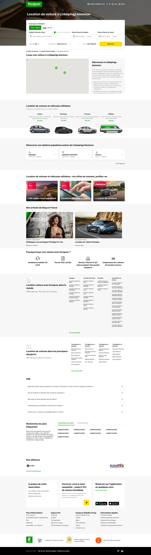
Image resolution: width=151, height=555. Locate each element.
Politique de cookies (63, 551)
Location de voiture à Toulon (64, 436)
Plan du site (41, 551)
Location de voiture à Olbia (64, 433)
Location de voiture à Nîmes (96, 433)
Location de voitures (32, 51)
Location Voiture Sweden (47, 51)
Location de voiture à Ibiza (112, 429)
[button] (56, 67)
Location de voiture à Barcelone (64, 429)
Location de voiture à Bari (80, 429)
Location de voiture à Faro (80, 433)
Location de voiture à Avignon (112, 433)
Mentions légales (51, 551)
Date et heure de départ (80, 32)
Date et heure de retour (106, 32)
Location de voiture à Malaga (96, 429)
